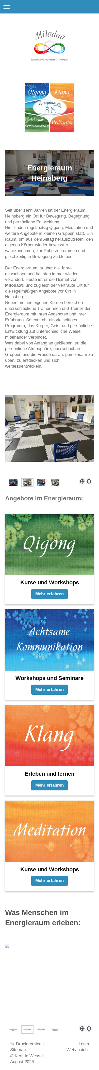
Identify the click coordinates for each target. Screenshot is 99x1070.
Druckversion (29, 1044)
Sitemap (18, 1049)
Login (84, 1044)
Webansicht (78, 1049)
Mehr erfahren (49, 593)
